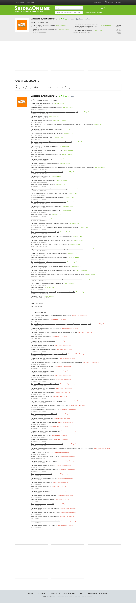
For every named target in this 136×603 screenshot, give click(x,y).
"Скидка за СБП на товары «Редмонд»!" (44, 25)
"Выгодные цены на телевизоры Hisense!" (43, 184)
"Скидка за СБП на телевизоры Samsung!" (43, 341)
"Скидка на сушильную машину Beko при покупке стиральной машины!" (51, 142)
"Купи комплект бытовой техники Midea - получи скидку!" (47, 133)
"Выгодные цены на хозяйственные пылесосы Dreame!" (47, 444)
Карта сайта (42, 593)
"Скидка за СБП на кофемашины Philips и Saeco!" (45, 384)
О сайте (54, 593)
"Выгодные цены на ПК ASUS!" (83, 30)
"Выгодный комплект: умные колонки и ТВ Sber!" (44, 469)
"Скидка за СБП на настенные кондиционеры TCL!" (45, 431)
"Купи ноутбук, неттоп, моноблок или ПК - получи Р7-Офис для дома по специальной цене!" (57, 249)
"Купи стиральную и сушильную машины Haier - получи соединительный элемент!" (54, 227)
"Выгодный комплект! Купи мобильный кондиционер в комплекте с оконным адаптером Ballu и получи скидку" (62, 448)
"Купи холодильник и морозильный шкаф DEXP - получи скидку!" (49, 189)
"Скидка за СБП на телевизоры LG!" (41, 426)
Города (30, 593)
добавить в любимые (84, 19)
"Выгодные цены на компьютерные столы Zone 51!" (45, 521)
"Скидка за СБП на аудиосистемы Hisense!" (43, 349)
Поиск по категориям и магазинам (93, 12)
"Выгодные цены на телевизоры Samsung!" (43, 465)
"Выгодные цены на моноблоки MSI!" (41, 396)
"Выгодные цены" (36, 219)
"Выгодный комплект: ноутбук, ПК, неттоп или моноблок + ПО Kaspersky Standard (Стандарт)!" (57, 274)
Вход (119, 2)
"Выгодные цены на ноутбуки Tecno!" (41, 120)
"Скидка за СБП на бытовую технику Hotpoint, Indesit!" (46, 328)
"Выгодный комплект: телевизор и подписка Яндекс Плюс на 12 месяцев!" (52, 240)
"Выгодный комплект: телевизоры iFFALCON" (44, 414)
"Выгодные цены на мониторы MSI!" (41, 435)
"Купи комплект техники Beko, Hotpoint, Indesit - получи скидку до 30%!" (51, 315)
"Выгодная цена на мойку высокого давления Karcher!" (46, 129)
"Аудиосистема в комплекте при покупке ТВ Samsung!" (45, 29)
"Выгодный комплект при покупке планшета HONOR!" (46, 154)
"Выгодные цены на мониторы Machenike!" (43, 388)
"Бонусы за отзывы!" (37, 296)
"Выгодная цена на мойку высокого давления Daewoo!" (46, 206)
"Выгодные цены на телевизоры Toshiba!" (43, 371)
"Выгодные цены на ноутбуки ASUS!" (41, 482)
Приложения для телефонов (98, 593)
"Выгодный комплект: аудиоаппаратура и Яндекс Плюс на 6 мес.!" (49, 257)
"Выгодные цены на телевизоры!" (40, 319)
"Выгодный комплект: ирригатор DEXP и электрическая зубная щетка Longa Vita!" (54, 332)
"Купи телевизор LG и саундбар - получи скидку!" (45, 146)
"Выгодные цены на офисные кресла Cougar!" (44, 495)
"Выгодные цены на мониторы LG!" (41, 214)
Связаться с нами (68, 593)
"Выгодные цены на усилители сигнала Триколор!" (45, 508)
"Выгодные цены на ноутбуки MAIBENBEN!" (43, 180)
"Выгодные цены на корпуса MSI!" (40, 491)
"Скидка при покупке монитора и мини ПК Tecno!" (45, 456)
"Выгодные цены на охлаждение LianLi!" (42, 504)
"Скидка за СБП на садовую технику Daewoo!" (44, 422)
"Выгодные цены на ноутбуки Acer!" (41, 336)
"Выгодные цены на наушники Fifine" (41, 474)
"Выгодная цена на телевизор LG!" (41, 176)
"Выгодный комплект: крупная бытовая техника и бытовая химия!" (50, 223)
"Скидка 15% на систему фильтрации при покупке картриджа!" (48, 202)
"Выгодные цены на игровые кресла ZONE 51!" (44, 525)
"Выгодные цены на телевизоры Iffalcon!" (42, 345)
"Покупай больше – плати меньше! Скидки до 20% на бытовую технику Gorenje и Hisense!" (56, 362)
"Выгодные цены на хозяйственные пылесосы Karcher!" (47, 150)
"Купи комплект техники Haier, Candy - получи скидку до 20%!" (48, 401)
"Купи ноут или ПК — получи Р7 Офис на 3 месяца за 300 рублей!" (50, 244)
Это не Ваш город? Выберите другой (94, 8)
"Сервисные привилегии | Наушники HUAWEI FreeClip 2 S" (47, 197)
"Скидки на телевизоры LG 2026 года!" (42, 452)
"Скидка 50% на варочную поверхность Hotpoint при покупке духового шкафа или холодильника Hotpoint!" (61, 324)
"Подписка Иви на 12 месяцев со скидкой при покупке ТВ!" (47, 283)
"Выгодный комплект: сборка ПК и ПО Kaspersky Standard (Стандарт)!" (51, 266)
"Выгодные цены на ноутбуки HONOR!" (42, 137)
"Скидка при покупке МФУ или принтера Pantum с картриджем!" (49, 253)
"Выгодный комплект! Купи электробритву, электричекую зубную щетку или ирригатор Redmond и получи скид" (62, 167)
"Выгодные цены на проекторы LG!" (41, 486)
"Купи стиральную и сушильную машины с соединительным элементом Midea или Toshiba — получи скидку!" (62, 124)
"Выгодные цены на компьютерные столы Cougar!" (45, 512)
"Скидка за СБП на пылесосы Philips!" (41, 439)
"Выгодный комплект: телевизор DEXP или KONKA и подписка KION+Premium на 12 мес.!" (56, 279)
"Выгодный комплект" (37, 287)
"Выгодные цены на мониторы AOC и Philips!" (44, 461)
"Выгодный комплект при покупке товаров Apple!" (45, 232)
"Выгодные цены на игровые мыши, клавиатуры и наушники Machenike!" (51, 236)
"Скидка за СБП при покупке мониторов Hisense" (45, 358)
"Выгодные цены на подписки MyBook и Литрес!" (45, 516)
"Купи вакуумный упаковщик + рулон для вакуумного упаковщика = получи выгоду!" (86, 25)
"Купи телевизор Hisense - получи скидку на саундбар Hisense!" (49, 354)
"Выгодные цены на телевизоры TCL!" (42, 159)
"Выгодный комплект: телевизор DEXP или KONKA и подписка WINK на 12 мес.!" (53, 270)
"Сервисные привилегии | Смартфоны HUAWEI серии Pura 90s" (49, 193)
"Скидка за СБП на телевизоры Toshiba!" (42, 366)
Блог (81, 593)
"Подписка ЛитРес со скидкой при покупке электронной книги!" (48, 262)
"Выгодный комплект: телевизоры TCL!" (42, 418)
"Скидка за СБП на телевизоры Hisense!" (42, 375)
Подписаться (97, 2)
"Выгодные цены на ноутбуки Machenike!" (43, 392)
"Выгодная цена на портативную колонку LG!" (44, 478)
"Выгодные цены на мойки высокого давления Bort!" (45, 210)
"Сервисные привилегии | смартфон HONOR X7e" (45, 409)
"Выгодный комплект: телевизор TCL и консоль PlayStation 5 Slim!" (50, 405)
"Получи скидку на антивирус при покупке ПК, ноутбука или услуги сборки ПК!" (53, 292)
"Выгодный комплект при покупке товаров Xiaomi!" (45, 163)
